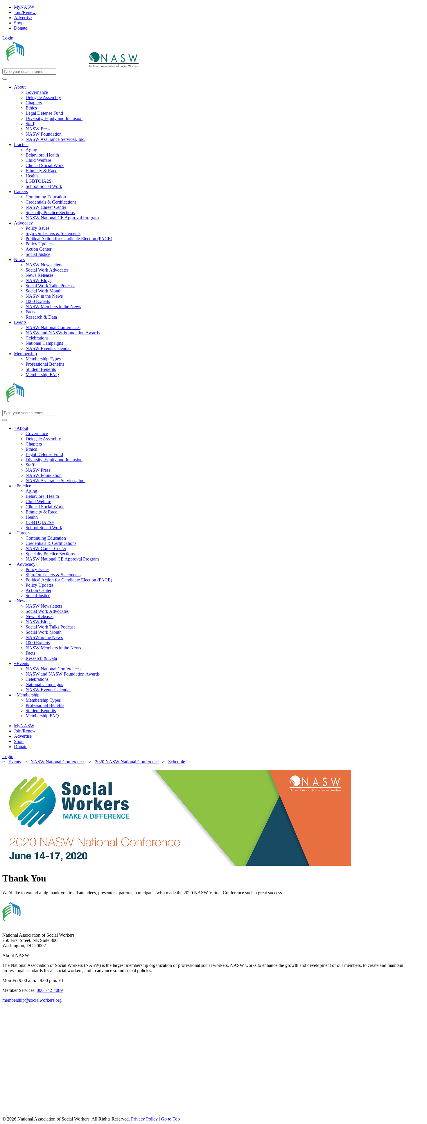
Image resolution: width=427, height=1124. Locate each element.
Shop (19, 22)
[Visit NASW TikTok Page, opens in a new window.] (170, 1113)
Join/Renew (25, 12)
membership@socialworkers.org (32, 1000)
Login (7, 37)
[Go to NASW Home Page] (45, 65)
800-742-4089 (50, 990)
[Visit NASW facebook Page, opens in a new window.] (5, 1113)
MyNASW (24, 7)
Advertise (23, 17)
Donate (20, 28)
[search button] (4, 79)
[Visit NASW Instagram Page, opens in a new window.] (105, 1113)
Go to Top (170, 1118)
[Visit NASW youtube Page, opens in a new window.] (40, 1113)
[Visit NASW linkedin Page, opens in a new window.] (18, 1113)
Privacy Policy (145, 1118)
